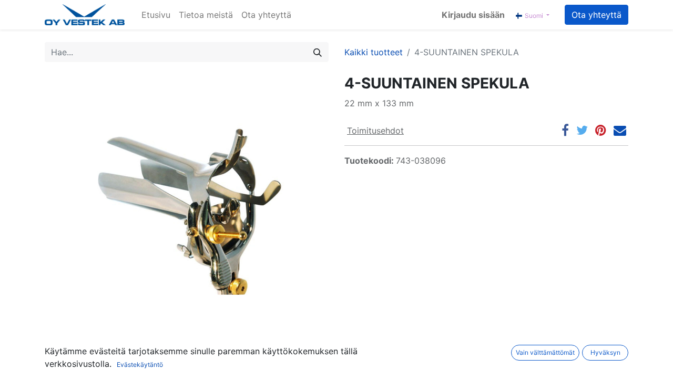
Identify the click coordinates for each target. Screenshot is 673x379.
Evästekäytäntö (140, 364)
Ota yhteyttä (596, 14)
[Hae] (318, 52)
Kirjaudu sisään (473, 14)
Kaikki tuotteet (373, 52)
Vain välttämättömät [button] (545, 352)
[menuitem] (156, 14)
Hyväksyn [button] (605, 352)
